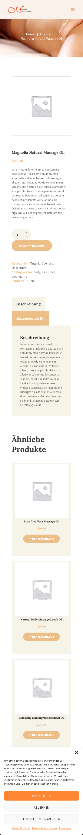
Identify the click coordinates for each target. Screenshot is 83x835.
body (37, 272)
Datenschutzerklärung (44, 828)
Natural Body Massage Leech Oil (41, 619)
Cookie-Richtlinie (21, 828)
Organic (46, 34)
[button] (76, 752)
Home (30, 34)
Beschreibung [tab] (28, 304)
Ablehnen (41, 807)
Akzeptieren (41, 796)
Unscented (19, 268)
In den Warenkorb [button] (41, 539)
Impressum (65, 828)
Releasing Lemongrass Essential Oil (41, 718)
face (52, 272)
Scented (47, 263)
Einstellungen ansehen (41, 819)
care (45, 272)
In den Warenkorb (31, 246)
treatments (19, 277)
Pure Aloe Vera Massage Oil (41, 521)
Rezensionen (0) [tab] (30, 318)
